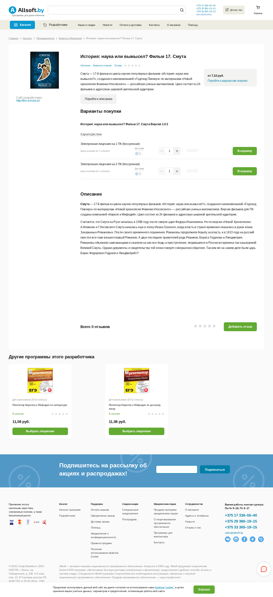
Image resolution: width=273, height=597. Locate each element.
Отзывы (118, 65)
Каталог (25, 24)
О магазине (174, 24)
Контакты (154, 24)
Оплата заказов (100, 509)
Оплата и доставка (131, 24)
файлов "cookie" (164, 587)
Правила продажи (101, 543)
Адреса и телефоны (197, 515)
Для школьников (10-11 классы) (29, 399)
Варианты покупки (102, 65)
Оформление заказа (103, 515)
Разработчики (58, 24)
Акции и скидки (86, 24)
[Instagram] (236, 539)
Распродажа (129, 519)
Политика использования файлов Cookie (104, 553)
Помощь (193, 24)
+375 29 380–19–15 (241, 521)
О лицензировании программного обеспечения (165, 523)
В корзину (245, 151)
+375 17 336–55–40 (241, 515)
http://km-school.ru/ (28, 100)
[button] (140, 153)
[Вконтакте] (227, 539)
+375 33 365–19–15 (241, 527)
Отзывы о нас (193, 527)
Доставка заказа (100, 521)
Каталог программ (70, 509)
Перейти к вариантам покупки (227, 80)
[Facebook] (244, 539)
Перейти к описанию (98, 98)
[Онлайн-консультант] (264, 569)
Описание (85, 65)
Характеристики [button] (91, 134)
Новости (107, 24)
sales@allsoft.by (204, 14)
